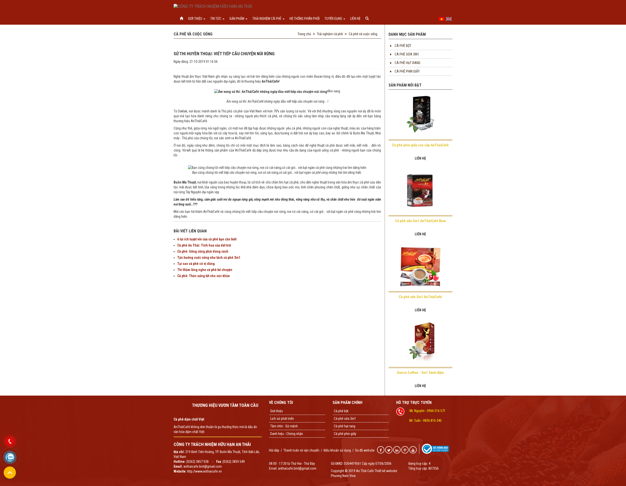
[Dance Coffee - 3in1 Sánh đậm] (421, 344)
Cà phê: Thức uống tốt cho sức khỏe (203, 276)
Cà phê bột (400, 46)
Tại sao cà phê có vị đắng (196, 264)
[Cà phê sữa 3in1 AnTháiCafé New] (421, 193)
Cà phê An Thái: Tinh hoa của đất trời (204, 245)
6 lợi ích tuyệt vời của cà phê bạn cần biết (206, 239)
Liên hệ (355, 19)
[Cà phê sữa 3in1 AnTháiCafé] (421, 269)
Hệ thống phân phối (305, 19)
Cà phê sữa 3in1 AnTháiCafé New (420, 221)
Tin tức (216, 19)
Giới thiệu (195, 19)
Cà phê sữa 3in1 (404, 54)
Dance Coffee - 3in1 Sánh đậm (420, 372)
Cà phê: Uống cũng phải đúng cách (202, 251)
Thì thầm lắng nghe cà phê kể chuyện (204, 270)
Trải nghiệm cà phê (267, 19)
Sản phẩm (237, 19)
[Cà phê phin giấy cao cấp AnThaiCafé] (421, 117)
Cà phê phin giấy (405, 71)
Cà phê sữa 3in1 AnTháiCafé (420, 297)
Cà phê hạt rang (405, 63)
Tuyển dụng (333, 19)
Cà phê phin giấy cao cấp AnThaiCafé (420, 145)
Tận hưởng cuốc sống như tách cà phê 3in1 (208, 257)
